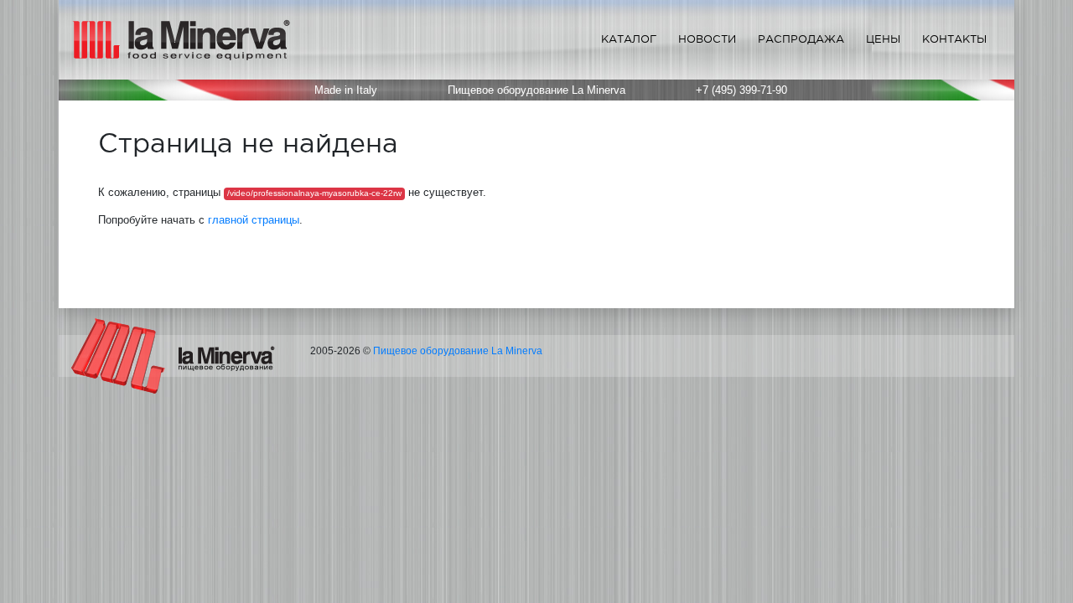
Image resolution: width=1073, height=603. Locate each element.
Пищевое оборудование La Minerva (457, 351)
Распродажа (801, 39)
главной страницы (253, 220)
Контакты (954, 39)
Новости (707, 39)
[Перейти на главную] (173, 355)
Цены (883, 39)
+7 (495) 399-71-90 (741, 90)
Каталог (628, 39)
